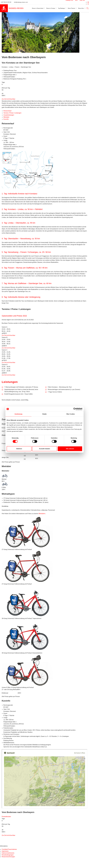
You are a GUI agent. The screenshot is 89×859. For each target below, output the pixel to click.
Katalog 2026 (68, 2)
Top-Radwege (61, 8)
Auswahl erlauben (44, 448)
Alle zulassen (70, 448)
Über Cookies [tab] (70, 414)
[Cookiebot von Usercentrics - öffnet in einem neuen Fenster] (74, 409)
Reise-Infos (81, 8)
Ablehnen (19, 448)
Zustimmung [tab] (18, 414)
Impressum (5, 696)
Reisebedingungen (36, 696)
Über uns (81, 2)
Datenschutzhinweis (37, 693)
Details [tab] (44, 414)
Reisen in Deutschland (37, 8)
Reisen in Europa (50, 8)
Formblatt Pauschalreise (9, 693)
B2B (75, 2)
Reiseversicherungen (67, 693)
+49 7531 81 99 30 (7, 2)
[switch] (34, 441)
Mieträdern (5, 464)
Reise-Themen (71, 8)
